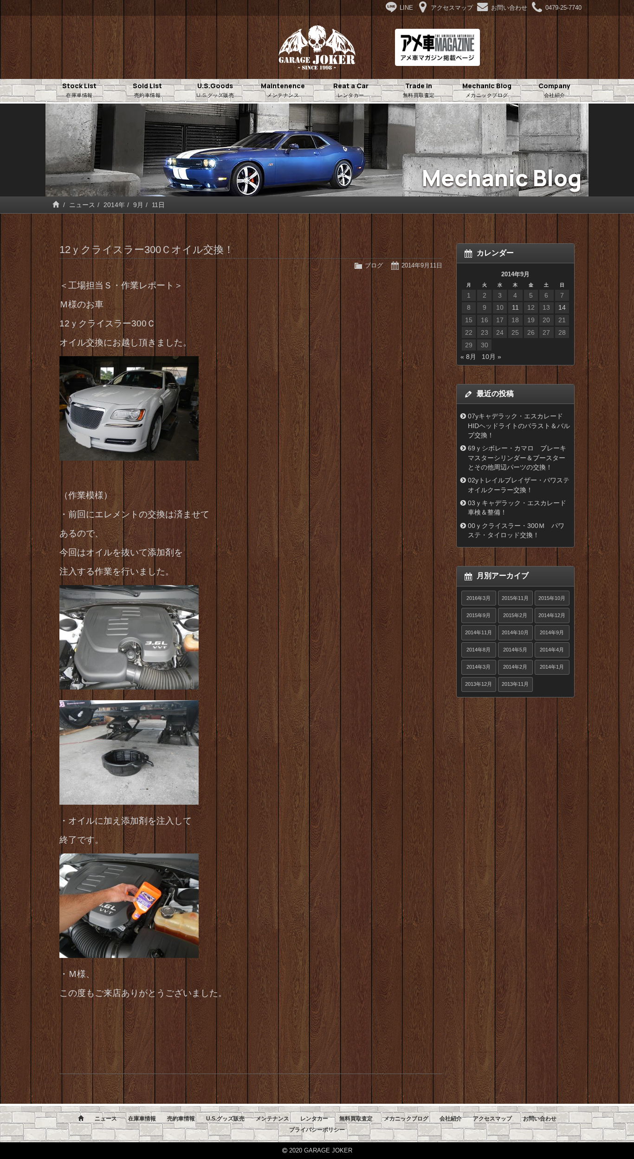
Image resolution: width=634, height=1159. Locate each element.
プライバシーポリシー (317, 1129)
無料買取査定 (356, 1118)
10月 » (491, 356)
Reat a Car (351, 89)
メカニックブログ (406, 1118)
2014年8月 (478, 649)
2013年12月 (478, 684)
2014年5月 (515, 649)
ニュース (82, 204)
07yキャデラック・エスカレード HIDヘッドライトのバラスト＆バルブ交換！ (519, 425)
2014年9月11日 (421, 265)
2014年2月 (515, 667)
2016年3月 (478, 598)
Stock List (79, 89)
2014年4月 (552, 649)
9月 (138, 204)
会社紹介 (451, 1118)
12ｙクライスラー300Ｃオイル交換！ (146, 249)
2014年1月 (552, 667)
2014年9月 (552, 632)
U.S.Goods (215, 89)
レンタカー (314, 1118)
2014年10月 (515, 632)
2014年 (114, 204)
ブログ (374, 265)
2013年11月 (515, 684)
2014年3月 (478, 667)
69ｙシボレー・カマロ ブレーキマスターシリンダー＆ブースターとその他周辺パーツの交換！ (517, 457)
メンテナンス (272, 1118)
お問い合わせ (539, 1118)
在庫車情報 (142, 1118)
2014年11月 (478, 632)
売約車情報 (181, 1118)
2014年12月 (551, 615)
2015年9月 (478, 615)
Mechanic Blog (486, 89)
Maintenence (283, 89)
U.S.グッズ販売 (225, 1118)
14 (562, 307)
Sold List (147, 89)
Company (554, 89)
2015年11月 (515, 598)
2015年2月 (515, 615)
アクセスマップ (492, 1118)
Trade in (419, 89)
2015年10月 (551, 598)
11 (515, 307)
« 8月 (468, 356)
